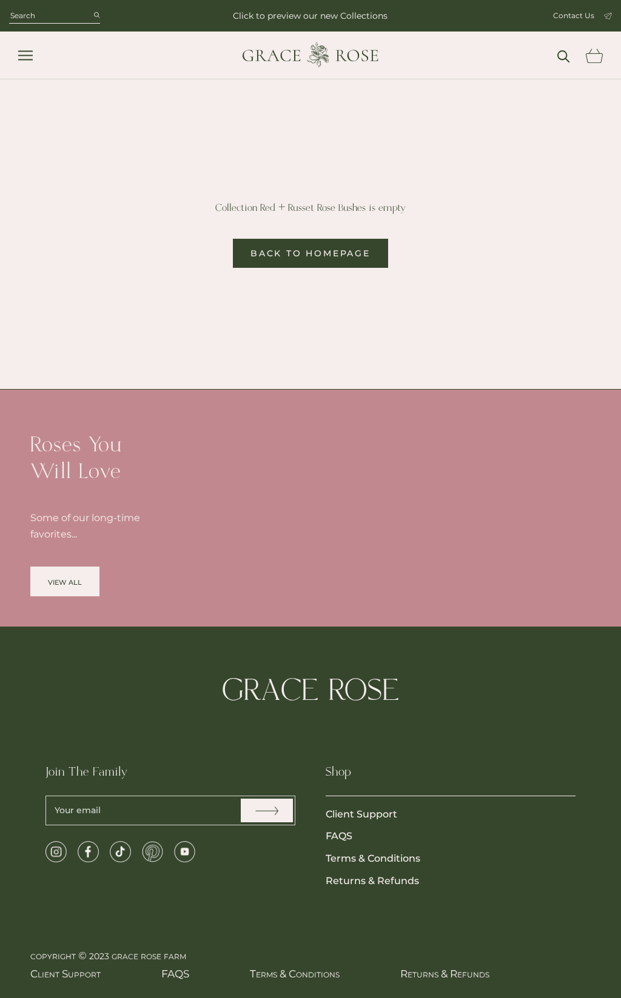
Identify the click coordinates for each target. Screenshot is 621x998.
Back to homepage (310, 253)
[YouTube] (184, 851)
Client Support (361, 814)
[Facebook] (88, 851)
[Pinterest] (152, 851)
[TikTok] (120, 851)
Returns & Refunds (372, 881)
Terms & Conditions (373, 858)
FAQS (339, 836)
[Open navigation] (25, 55)
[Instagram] (56, 851)
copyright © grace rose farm (108, 956)
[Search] (563, 55)
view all (65, 581)
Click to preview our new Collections (310, 15)
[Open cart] (594, 55)
